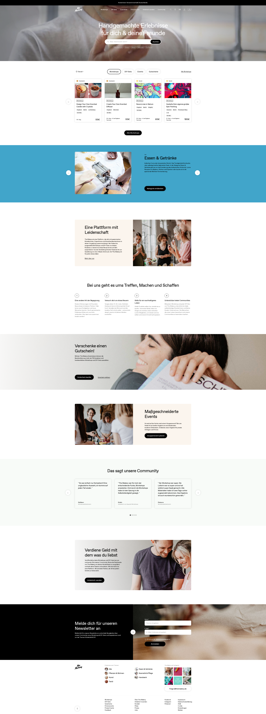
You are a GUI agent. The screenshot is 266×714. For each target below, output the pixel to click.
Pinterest (168, 704)
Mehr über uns (89, 258)
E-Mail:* (147, 628)
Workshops (108, 700)
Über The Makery (140, 700)
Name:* (147, 619)
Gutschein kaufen (84, 377)
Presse (137, 708)
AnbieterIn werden (94, 580)
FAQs (136, 706)
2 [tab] (132, 515)
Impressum (181, 700)
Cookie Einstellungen (182, 707)
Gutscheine (108, 704)
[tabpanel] (88, 100)
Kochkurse (149, 47)
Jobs (136, 710)
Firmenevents (109, 706)
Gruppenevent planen (156, 436)
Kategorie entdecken (155, 188)
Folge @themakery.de (178, 689)
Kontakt (137, 704)
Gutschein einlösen (104, 377)
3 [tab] (134, 515)
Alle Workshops (186, 71)
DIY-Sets (108, 702)
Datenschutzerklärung (162, 639)
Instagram (168, 702)
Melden (180, 710)
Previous (68, 101)
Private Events (109, 708)
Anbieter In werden (141, 702)
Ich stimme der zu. (158, 639)
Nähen (133, 47)
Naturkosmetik (118, 47)
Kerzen (127, 47)
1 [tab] (130, 515)
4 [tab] (135, 515)
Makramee (140, 47)
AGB (179, 704)
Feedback (108, 710)
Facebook (168, 700)
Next (197, 101)
